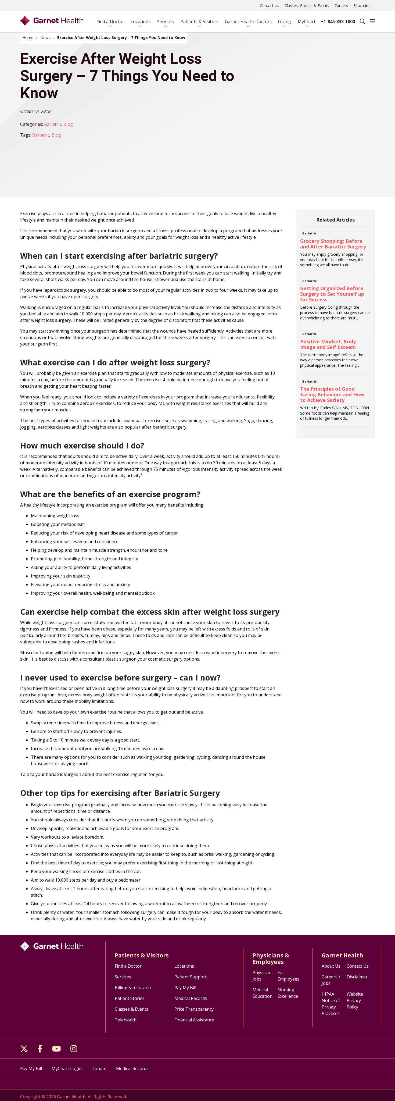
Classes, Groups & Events (307, 5)
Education (362, 5)
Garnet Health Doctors (248, 21)
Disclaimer (357, 977)
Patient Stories (130, 998)
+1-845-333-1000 (338, 21)
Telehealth (126, 1020)
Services (165, 21)
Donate (98, 1068)
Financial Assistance (194, 1020)
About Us (331, 966)
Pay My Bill (185, 987)
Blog (68, 124)
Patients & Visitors (199, 21)
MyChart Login (67, 1068)
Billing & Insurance (134, 987)
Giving (284, 21)
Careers (341, 5)
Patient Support (190, 977)
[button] (372, 21)
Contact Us (269, 5)
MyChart (306, 21)
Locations (141, 21)
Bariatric (52, 124)
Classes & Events (131, 1009)
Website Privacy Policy (355, 1000)
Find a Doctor (110, 21)
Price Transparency (194, 1009)
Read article (335, 252)
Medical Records (190, 998)
